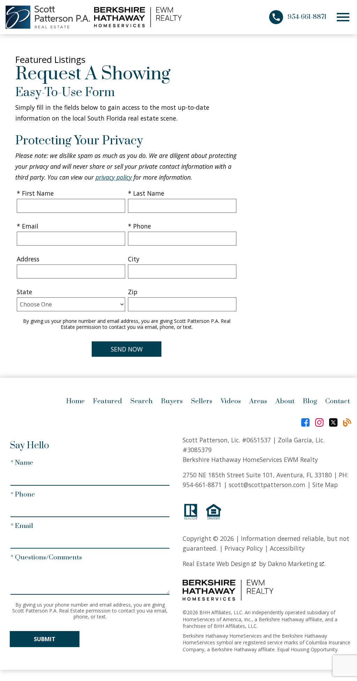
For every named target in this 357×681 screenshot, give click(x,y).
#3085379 (197, 449)
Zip (132, 292)
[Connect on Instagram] (319, 422)
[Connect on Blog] (347, 422)
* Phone (139, 226)
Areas (258, 401)
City (133, 259)
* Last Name (146, 193)
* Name (21, 463)
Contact (337, 401)
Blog (310, 401)
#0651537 (256, 440)
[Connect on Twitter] (333, 422)
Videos (231, 401)
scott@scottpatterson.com (267, 484)
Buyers (172, 401)
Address (28, 259)
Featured (107, 401)
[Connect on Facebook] (305, 422)
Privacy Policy (244, 548)
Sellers (201, 401)
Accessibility (287, 548)
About (285, 401)
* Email (27, 226)
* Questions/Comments (46, 557)
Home (75, 401)
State (24, 292)
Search (141, 401)
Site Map (325, 484)
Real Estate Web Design (217, 563)
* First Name (35, 193)
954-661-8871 (202, 484)
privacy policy (114, 177)
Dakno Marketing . (296, 563)
